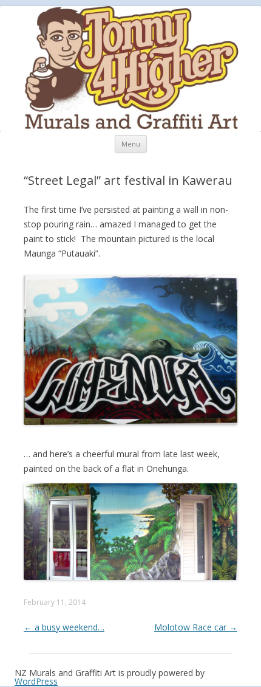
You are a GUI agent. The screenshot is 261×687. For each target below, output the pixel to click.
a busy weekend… (64, 627)
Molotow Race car (195, 627)
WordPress (36, 681)
